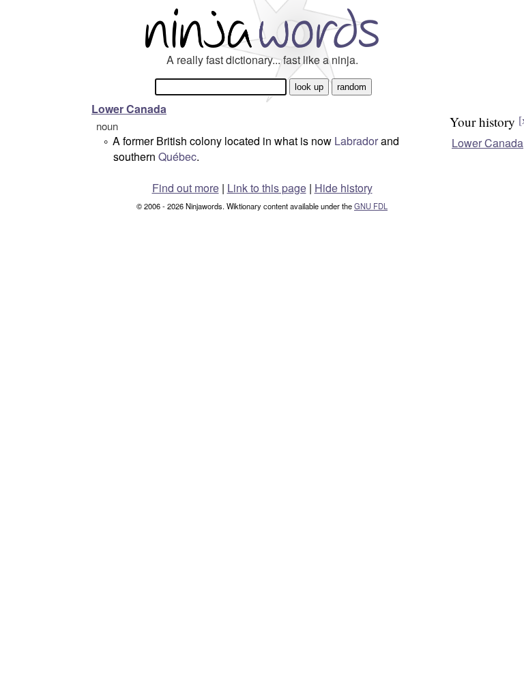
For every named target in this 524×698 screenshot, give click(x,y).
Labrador (356, 141)
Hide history (344, 188)
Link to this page (266, 188)
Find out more (185, 188)
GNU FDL (371, 205)
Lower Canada (128, 109)
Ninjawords (262, 27)
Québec (177, 156)
